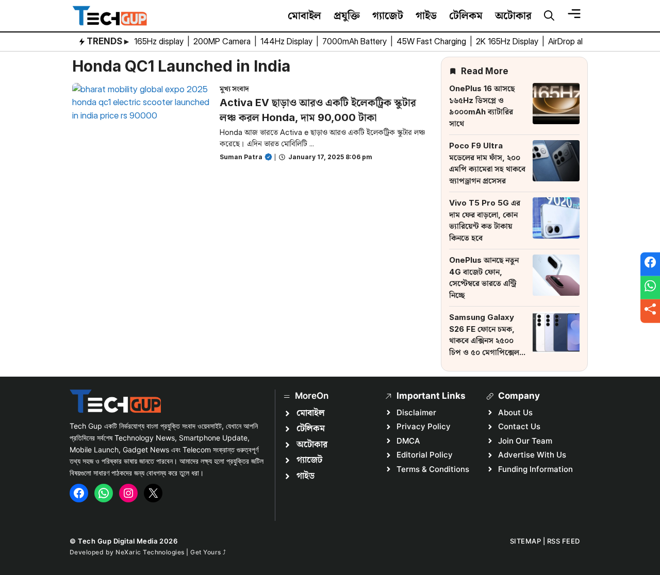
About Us (515, 412)
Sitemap (525, 541)
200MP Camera (223, 41)
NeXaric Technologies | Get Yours (169, 552)
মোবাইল (304, 15)
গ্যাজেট (387, 15)
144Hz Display (287, 41)
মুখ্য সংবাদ (234, 88)
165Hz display (160, 41)
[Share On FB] (650, 264)
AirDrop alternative (582, 41)
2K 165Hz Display (508, 41)
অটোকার (513, 15)
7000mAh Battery (355, 41)
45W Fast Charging (432, 41)
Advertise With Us (532, 455)
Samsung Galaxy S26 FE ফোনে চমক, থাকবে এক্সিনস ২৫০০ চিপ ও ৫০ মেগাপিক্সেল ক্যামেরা (484, 340)
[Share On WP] (650, 287)
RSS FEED (563, 541)
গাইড (426, 15)
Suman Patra (241, 157)
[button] (549, 16)
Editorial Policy (425, 455)
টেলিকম (466, 15)
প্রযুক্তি (347, 15)
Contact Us (519, 426)
